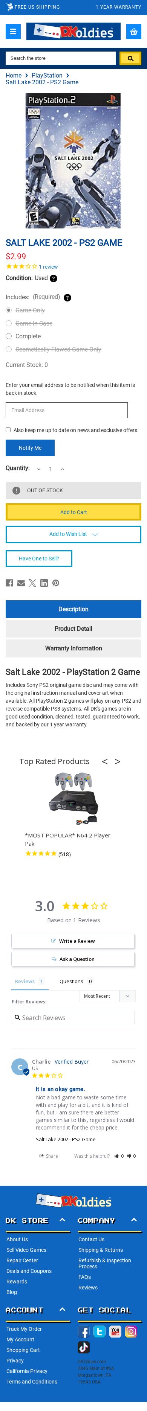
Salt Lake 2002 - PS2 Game (66, 1139)
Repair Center (22, 1260)
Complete (28, 336)
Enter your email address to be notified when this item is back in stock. (70, 389)
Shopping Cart (23, 1350)
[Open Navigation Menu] (13, 31)
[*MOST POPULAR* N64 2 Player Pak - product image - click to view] (73, 799)
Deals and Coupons (29, 1271)
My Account (20, 1339)
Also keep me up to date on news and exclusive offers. (76, 430)
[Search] (130, 58)
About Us (17, 1239)
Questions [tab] (71, 981)
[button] (107, 761)
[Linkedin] (44, 583)
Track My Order (24, 1329)
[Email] (21, 583)
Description (73, 609)
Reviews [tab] (25, 981)
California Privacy (26, 1371)
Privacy (15, 1361)
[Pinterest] (56, 583)
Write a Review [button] (77, 941)
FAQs (84, 1277)
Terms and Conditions (31, 1382)
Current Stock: (27, 364)
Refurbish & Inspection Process (104, 1263)
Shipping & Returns (100, 1250)
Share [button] (51, 1156)
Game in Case (33, 323)
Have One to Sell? (39, 559)
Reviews (88, 1288)
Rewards (16, 1282)
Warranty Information (73, 648)
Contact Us (91, 1239)
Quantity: (18, 468)
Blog (11, 1292)
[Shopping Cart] (133, 31)
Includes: (33, 297)
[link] (73, 266)
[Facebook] (9, 583)
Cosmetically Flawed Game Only (58, 349)
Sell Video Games (26, 1250)
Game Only (30, 310)
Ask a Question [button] (77, 959)
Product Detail (73, 628)
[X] (32, 583)
